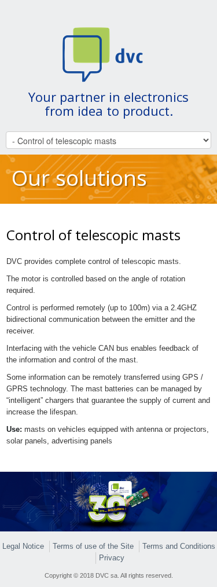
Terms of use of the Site (93, 546)
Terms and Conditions (178, 546)
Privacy (111, 557)
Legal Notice (23, 546)
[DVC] (108, 54)
